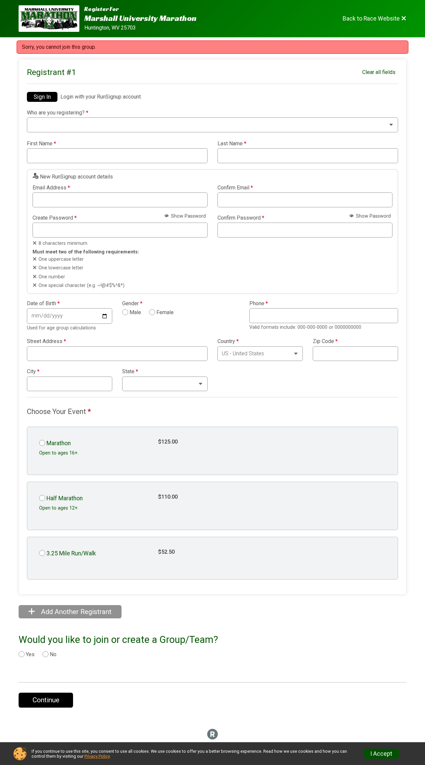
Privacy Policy (97, 756)
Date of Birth (43, 304)
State (130, 372)
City (33, 372)
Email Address (51, 188)
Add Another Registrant (75, 612)
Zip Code (325, 341)
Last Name (231, 144)
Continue (46, 700)
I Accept (381, 753)
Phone (258, 304)
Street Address (46, 341)
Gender (132, 304)
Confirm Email (235, 188)
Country (228, 341)
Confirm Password (240, 218)
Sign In (42, 97)
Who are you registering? (57, 113)
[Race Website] (51, 18)
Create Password (55, 218)
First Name (41, 144)
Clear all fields (378, 72)
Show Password (188, 216)
